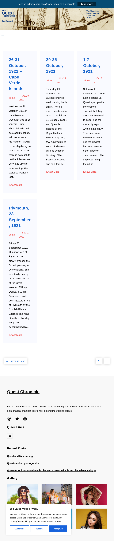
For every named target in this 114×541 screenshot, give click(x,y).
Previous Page (15, 361)
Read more (86, 4)
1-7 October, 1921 (91, 65)
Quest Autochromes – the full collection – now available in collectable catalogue (51, 470)
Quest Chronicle (23, 391)
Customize (19, 529)
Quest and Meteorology (20, 456)
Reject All (39, 529)
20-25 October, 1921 (54, 65)
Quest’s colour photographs (23, 463)
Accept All (58, 529)
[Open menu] (2, 36)
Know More (15, 185)
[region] (38, 519)
